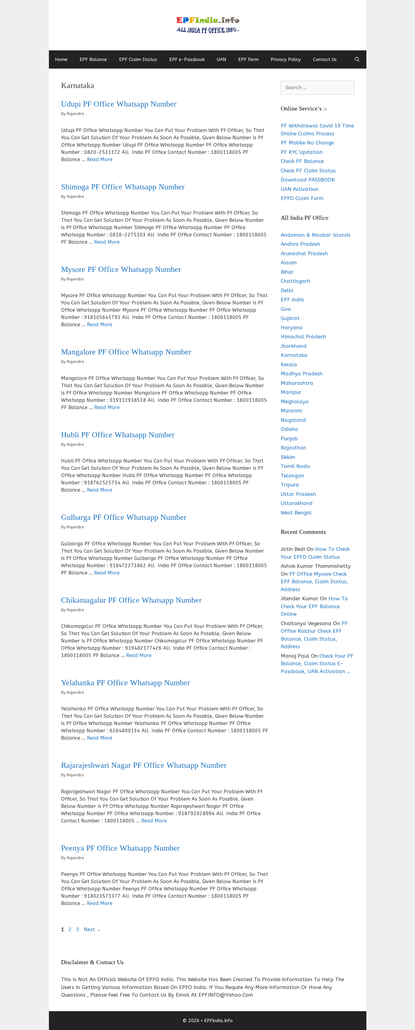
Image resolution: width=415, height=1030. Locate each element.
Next (92, 929)
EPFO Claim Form (302, 198)
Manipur (291, 392)
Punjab (289, 438)
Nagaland (293, 420)
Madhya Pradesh (302, 374)
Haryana (292, 327)
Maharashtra (297, 383)
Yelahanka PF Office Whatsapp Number (125, 682)
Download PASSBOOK (308, 180)
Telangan (292, 476)
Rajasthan (293, 448)
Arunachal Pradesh (304, 253)
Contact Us (325, 59)
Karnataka (294, 355)
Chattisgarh (295, 281)
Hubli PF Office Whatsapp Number (118, 434)
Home (61, 59)
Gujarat (290, 318)
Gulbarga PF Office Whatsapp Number (124, 517)
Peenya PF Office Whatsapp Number (120, 848)
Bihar (287, 272)
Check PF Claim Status (308, 171)
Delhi (287, 290)
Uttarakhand (297, 503)
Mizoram (291, 411)
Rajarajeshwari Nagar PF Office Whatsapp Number (144, 765)
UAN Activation (299, 189)
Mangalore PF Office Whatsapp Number (126, 351)
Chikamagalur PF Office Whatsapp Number (131, 600)
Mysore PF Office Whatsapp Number (121, 269)
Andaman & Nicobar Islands (316, 235)
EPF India (292, 299)
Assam (289, 262)
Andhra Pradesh (300, 244)
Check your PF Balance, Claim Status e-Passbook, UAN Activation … (317, 663)
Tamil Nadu (295, 466)
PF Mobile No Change (307, 143)
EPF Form (248, 59)
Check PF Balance (302, 161)
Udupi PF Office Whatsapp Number (119, 104)
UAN (221, 59)
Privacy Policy (286, 59)
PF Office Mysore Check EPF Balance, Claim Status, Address (314, 581)
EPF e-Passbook (187, 59)
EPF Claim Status (138, 59)
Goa (286, 309)
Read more (99, 159)
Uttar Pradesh (298, 494)
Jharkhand (294, 346)
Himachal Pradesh (303, 337)
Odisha (289, 429)
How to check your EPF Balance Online (314, 606)
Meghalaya (295, 401)
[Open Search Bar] (357, 59)
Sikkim (288, 457)
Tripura (290, 485)
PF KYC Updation (302, 152)
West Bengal (296, 513)
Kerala (289, 364)
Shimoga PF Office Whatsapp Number (123, 186)
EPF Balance (93, 59)
